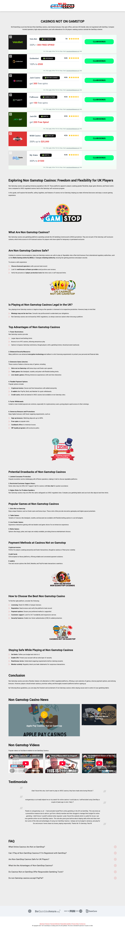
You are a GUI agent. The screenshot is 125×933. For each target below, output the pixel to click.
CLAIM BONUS (99, 42)
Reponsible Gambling (65, 923)
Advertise (42, 923)
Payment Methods (55, 923)
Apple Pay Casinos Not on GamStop (44, 726)
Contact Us (82, 923)
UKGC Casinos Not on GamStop (99, 717)
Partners (47, 923)
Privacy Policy (75, 923)
